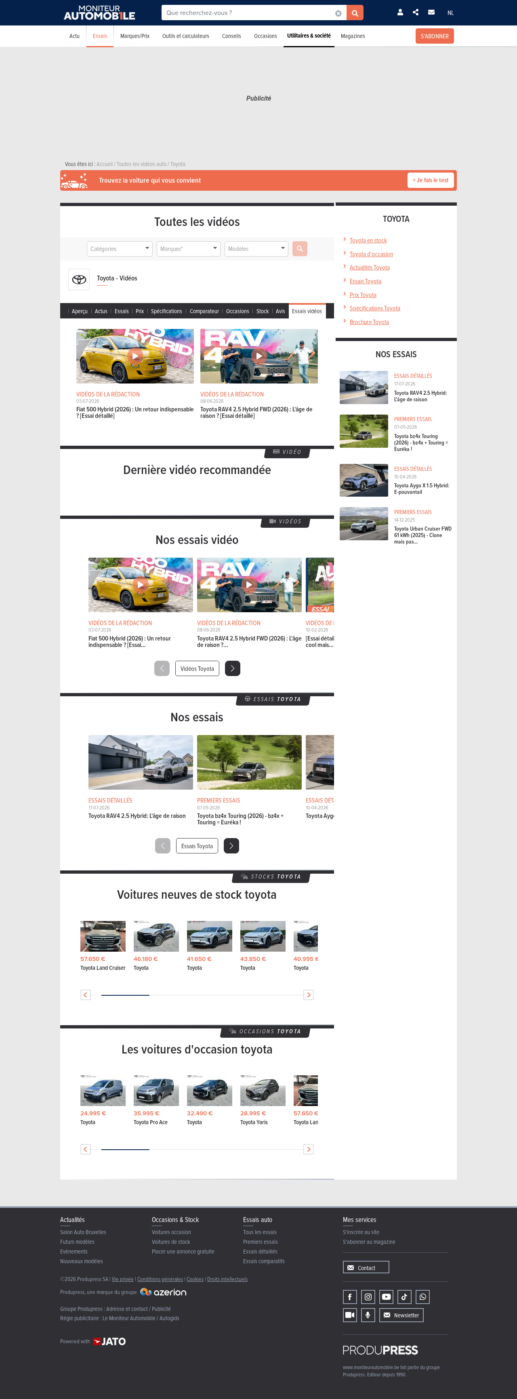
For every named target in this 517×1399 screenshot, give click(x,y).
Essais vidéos (307, 311)
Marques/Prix (134, 36)
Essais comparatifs (264, 1261)
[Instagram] (368, 1297)
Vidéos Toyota (197, 668)
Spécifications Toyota (375, 307)
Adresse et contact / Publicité (138, 1308)
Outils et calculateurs (185, 36)
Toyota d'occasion (371, 253)
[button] (232, 668)
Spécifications (166, 311)
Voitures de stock (171, 1241)
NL (451, 12)
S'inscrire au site (361, 1232)
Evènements (74, 1251)
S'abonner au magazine (369, 1241)
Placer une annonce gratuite (183, 1251)
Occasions (265, 36)
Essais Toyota (197, 845)
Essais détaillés (260, 1251)
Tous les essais (260, 1232)
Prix (140, 311)
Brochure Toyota (369, 321)
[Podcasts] (368, 1315)
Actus (101, 311)
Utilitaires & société (309, 35)
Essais (100, 36)
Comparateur (204, 311)
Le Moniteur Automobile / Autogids (141, 1318)
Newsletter (406, 1315)
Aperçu (80, 311)
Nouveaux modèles (81, 1261)
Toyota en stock (368, 240)
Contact (366, 1268)
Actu (74, 36)
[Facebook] (350, 1297)
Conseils (231, 36)
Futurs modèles (77, 1241)
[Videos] (350, 1315)
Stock (262, 311)
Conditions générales (160, 1279)
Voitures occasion (171, 1232)
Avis (280, 311)
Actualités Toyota (370, 267)
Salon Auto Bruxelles (83, 1232)
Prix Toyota (363, 294)
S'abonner (435, 36)
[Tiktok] (404, 1297)
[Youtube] (386, 1297)
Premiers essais (260, 1241)
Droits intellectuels (227, 1279)
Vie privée (123, 1279)
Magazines (353, 36)
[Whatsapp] (423, 1297)
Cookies (195, 1279)
